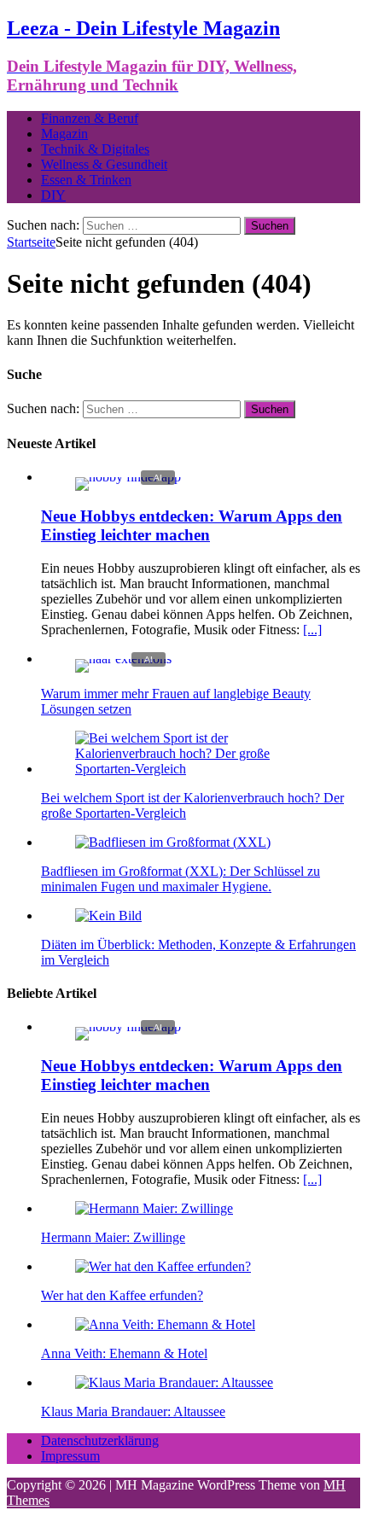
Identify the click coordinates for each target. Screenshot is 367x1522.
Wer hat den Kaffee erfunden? (122, 1295)
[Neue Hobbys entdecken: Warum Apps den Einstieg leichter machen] (128, 476)
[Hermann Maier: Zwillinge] (154, 1208)
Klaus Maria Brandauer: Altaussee (133, 1411)
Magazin (64, 133)
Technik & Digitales (95, 149)
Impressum (70, 1456)
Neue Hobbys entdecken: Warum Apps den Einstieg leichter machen (191, 525)
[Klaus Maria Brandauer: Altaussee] (174, 1382)
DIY (53, 195)
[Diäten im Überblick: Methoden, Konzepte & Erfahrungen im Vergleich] (108, 915)
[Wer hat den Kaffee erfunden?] (163, 1266)
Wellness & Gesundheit (104, 164)
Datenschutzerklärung (100, 1440)
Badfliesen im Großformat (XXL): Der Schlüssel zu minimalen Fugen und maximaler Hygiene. (180, 879)
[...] (312, 629)
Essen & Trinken (86, 179)
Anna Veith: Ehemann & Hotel (124, 1353)
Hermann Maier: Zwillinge (113, 1237)
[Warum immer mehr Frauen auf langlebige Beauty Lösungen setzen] (123, 658)
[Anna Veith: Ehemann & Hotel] (165, 1324)
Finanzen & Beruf (89, 118)
